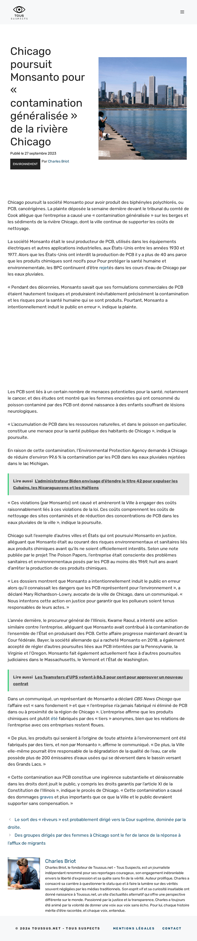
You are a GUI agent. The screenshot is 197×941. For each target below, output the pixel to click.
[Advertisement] (98, 353)
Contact (172, 928)
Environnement (25, 164)
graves (46, 797)
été (54, 718)
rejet (104, 267)
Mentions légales (134, 928)
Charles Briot (58, 161)
